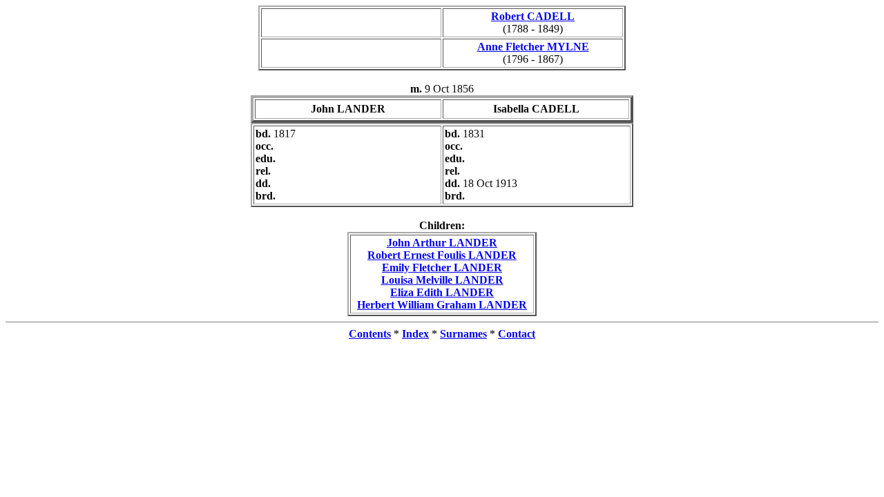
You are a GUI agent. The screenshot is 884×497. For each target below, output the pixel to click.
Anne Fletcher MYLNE (533, 46)
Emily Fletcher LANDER (442, 267)
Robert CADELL (533, 16)
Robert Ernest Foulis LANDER (442, 255)
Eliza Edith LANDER (442, 292)
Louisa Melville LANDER (442, 280)
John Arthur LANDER (442, 242)
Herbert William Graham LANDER (442, 305)
